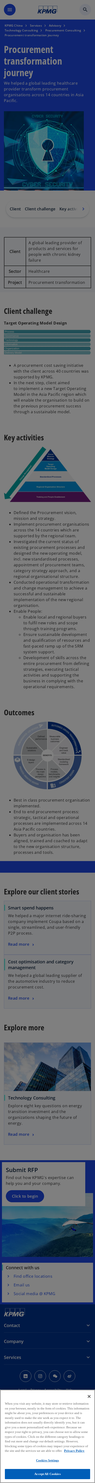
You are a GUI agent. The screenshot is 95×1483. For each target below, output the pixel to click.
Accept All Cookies (47, 1474)
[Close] (89, 1396)
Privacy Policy (74, 1451)
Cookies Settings (47, 1460)
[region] (47, 1436)
